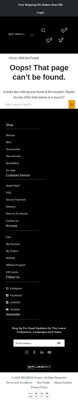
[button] (31, 35)
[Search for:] (35, 104)
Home (13, 58)
